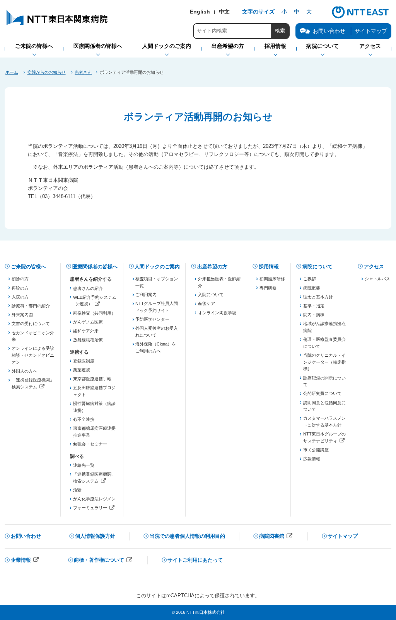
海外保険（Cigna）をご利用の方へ (155, 347)
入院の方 (20, 297)
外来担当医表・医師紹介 (219, 282)
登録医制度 (83, 361)
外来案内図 (22, 314)
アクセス (374, 266)
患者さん (83, 72)
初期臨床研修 (272, 278)
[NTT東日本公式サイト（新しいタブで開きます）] (360, 17)
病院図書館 (276, 536)
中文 (224, 11)
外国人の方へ (24, 371)
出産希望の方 (212, 266)
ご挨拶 (309, 278)
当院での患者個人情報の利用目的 (187, 536)
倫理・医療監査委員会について (324, 343)
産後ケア (206, 303)
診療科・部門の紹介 (31, 305)
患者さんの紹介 (88, 288)
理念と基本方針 (318, 297)
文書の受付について (31, 323)
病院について (317, 266)
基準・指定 (313, 305)
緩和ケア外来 (86, 331)
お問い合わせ (26, 536)
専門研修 (268, 288)
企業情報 (25, 560)
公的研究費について (322, 393)
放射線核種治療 (88, 339)
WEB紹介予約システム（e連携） (94, 301)
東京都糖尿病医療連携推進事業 (94, 431)
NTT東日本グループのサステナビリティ (324, 438)
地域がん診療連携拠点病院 (324, 327)
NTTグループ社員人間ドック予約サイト (156, 307)
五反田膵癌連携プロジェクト (94, 391)
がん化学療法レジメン (94, 498)
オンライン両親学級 (217, 312)
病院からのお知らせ (46, 72)
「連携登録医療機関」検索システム (33, 384)
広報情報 (311, 458)
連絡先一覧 (83, 465)
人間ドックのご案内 (157, 266)
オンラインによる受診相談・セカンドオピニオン (33, 355)
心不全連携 (83, 419)
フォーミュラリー (94, 508)
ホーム (11, 72)
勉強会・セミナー (90, 444)
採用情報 (269, 266)
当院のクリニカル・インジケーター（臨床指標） (324, 362)
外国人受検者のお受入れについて (156, 331)
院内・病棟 (313, 314)
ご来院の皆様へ (28, 266)
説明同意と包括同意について (324, 406)
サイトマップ (371, 31)
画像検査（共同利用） (94, 313)
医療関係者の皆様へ (95, 266)
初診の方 (20, 278)
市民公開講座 (316, 449)
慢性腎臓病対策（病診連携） (94, 407)
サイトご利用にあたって (195, 560)
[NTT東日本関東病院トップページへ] (57, 25)
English (200, 11)
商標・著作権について (103, 560)
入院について (211, 294)
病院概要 (311, 288)
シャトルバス (377, 278)
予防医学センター (152, 319)
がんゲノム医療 (88, 322)
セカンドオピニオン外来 (33, 336)
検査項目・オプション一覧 (156, 282)
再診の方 (20, 288)
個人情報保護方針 (95, 536)
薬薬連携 (81, 370)
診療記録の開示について (324, 381)
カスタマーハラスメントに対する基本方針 (324, 421)
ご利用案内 (146, 294)
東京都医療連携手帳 (92, 378)
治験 (77, 490)
